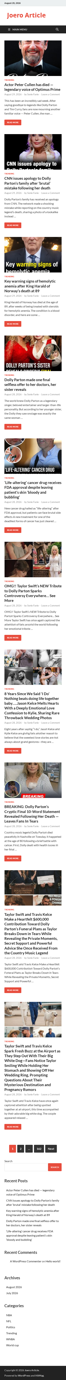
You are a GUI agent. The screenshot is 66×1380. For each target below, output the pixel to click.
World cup (12, 1345)
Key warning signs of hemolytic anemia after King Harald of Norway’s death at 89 (30, 286)
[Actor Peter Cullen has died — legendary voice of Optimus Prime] (33, 58)
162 (39, 1148)
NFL (8, 1321)
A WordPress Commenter (25, 1261)
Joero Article (26, 15)
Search (8, 1161)
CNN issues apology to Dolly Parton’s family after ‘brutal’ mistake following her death (27, 183)
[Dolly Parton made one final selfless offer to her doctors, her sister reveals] (33, 353)
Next (51, 1148)
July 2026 (12, 1293)
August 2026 (14, 1287)
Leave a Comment (50, 94)
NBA (9, 1315)
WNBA (10, 1339)
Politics (10, 1327)
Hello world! (53, 1261)
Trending (9, 80)
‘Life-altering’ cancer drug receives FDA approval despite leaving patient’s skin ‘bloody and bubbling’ (29, 1235)
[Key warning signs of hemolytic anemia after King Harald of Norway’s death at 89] (33, 254)
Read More (11, 122)
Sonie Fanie (33, 94)
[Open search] (57, 29)
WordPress (24, 1375)
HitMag (39, 1375)
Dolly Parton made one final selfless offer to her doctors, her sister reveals (30, 384)
